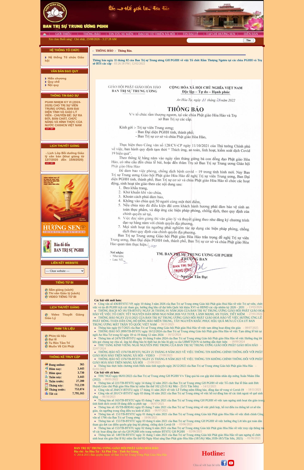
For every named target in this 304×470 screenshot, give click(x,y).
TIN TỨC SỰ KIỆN (121, 34)
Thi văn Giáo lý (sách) (64, 293)
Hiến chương (56, 78)
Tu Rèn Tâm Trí (59, 342)
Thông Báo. (125, 50)
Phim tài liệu (57, 335)
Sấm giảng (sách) (60, 289)
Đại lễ (52, 339)
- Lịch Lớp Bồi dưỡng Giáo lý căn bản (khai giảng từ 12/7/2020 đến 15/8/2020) (64, 156)
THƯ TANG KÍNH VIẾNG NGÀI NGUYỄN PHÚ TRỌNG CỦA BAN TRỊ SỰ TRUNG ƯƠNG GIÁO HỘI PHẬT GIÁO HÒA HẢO (178, 345)
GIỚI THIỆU (63, 34)
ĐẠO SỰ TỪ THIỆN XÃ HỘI (156, 34)
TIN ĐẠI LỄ (190, 34)
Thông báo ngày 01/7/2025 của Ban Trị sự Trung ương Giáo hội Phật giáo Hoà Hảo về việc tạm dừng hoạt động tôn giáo (169, 327)
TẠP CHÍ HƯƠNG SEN (220, 34)
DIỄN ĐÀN (251, 34)
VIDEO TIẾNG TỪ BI (62, 296)
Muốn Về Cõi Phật (61, 346)
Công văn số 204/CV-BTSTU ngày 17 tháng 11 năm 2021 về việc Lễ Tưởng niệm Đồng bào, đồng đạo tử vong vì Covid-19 (171, 389)
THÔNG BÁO (91, 34)
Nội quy (53, 85)
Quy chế (53, 81)
